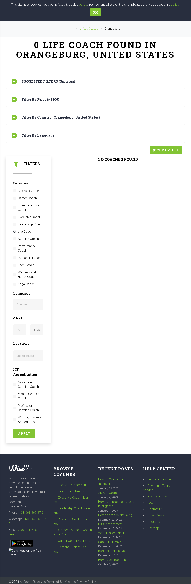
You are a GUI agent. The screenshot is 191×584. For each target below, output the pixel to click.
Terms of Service (159, 479)
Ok (95, 12)
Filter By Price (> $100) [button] (40, 99)
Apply (24, 433)
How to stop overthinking (115, 515)
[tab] (95, 81)
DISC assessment (110, 524)
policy (83, 4)
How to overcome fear (113, 559)
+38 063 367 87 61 (32, 512)
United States (89, 28)
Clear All (168, 150)
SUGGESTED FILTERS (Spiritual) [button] (48, 81)
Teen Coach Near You (72, 491)
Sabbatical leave (109, 542)
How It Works (157, 515)
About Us (154, 522)
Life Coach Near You (72, 485)
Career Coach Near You (74, 541)
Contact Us (155, 509)
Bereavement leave (111, 551)
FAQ (150, 503)
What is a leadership (112, 533)
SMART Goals (107, 493)
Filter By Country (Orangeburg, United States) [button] (60, 117)
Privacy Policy (157, 496)
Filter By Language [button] (37, 135)
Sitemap (153, 528)
